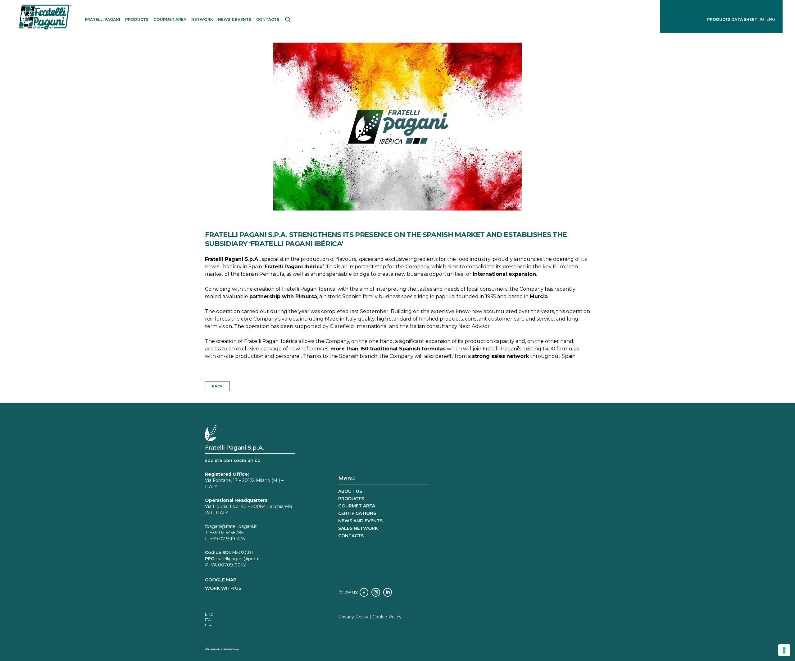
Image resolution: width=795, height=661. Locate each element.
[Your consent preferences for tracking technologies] (784, 650)
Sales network (358, 528)
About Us (350, 491)
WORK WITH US (223, 588)
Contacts (351, 536)
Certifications (357, 513)
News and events (360, 521)
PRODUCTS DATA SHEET (732, 19)
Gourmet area (356, 506)
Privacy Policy (353, 617)
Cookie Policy (387, 617)
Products (351, 499)
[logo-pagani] (47, 16)
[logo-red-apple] (397, 650)
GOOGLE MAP (220, 580)
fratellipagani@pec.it (238, 559)
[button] (288, 19)
